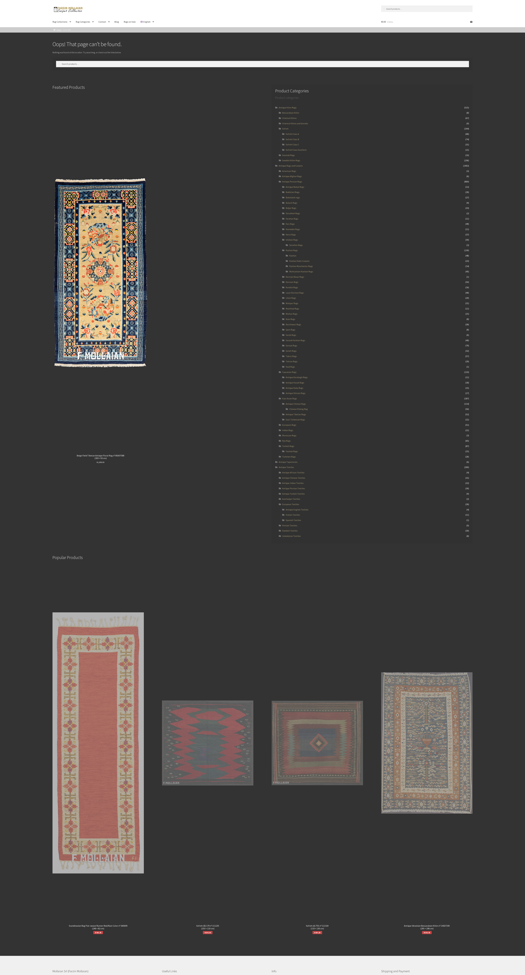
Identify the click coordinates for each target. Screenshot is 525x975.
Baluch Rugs (291, 202)
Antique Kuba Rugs (294, 388)
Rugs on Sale (130, 21)
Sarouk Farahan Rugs (295, 340)
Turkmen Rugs (289, 456)
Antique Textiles (286, 467)
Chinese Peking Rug (298, 409)
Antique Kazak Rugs (295, 382)
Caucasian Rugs (289, 372)
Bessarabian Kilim (290, 112)
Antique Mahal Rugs (295, 187)
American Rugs (289, 171)
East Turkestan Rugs (295, 419)
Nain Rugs (290, 319)
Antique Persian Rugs (292, 181)
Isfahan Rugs (292, 239)
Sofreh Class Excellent (296, 149)
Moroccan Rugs (289, 435)
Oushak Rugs (292, 451)
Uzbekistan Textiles (291, 536)
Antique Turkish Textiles (293, 493)
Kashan (292, 255)
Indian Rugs (287, 430)
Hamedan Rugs (293, 229)
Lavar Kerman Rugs (295, 292)
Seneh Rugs (291, 350)
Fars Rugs (290, 224)
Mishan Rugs (292, 313)
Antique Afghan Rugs (292, 176)
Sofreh (285, 128)
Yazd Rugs (290, 366)
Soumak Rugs (288, 155)
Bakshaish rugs (293, 197)
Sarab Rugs (291, 335)
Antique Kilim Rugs (288, 107)
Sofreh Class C (292, 144)
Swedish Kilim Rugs (291, 160)
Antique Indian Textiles (293, 483)
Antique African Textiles (293, 472)
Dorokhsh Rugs (293, 213)
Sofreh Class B (292, 139)
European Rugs (289, 425)
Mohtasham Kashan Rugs (301, 271)
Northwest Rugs (293, 324)
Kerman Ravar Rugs (295, 276)
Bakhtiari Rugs (293, 192)
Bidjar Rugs (291, 208)
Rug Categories (83, 21)
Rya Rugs (286, 440)
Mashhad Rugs (292, 308)
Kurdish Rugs (292, 287)
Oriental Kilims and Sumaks (295, 123)
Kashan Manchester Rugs (301, 266)
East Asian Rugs (289, 398)
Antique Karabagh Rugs (297, 377)
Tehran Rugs (292, 361)
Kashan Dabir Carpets (299, 261)
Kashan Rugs (292, 250)
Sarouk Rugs (291, 345)
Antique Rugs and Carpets (291, 165)
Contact (102, 21)
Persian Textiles (289, 525)
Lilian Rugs (291, 298)
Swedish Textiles (290, 530)
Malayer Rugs (292, 303)
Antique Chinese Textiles (293, 477)
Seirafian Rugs (296, 245)
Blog (116, 21)
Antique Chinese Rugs (296, 403)
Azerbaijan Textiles (291, 499)
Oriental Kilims (289, 118)
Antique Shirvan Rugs (295, 393)
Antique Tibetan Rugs (296, 414)
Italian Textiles (293, 514)
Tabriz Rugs (291, 356)
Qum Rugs (290, 329)
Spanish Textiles (293, 520)
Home (59, 30)
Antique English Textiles (297, 509)
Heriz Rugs (291, 234)
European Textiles (290, 504)
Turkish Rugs (288, 446)
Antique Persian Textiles (293, 488)
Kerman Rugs (292, 282)
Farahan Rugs (292, 218)
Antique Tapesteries (288, 462)
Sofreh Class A (292, 134)
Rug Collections (59, 21)
